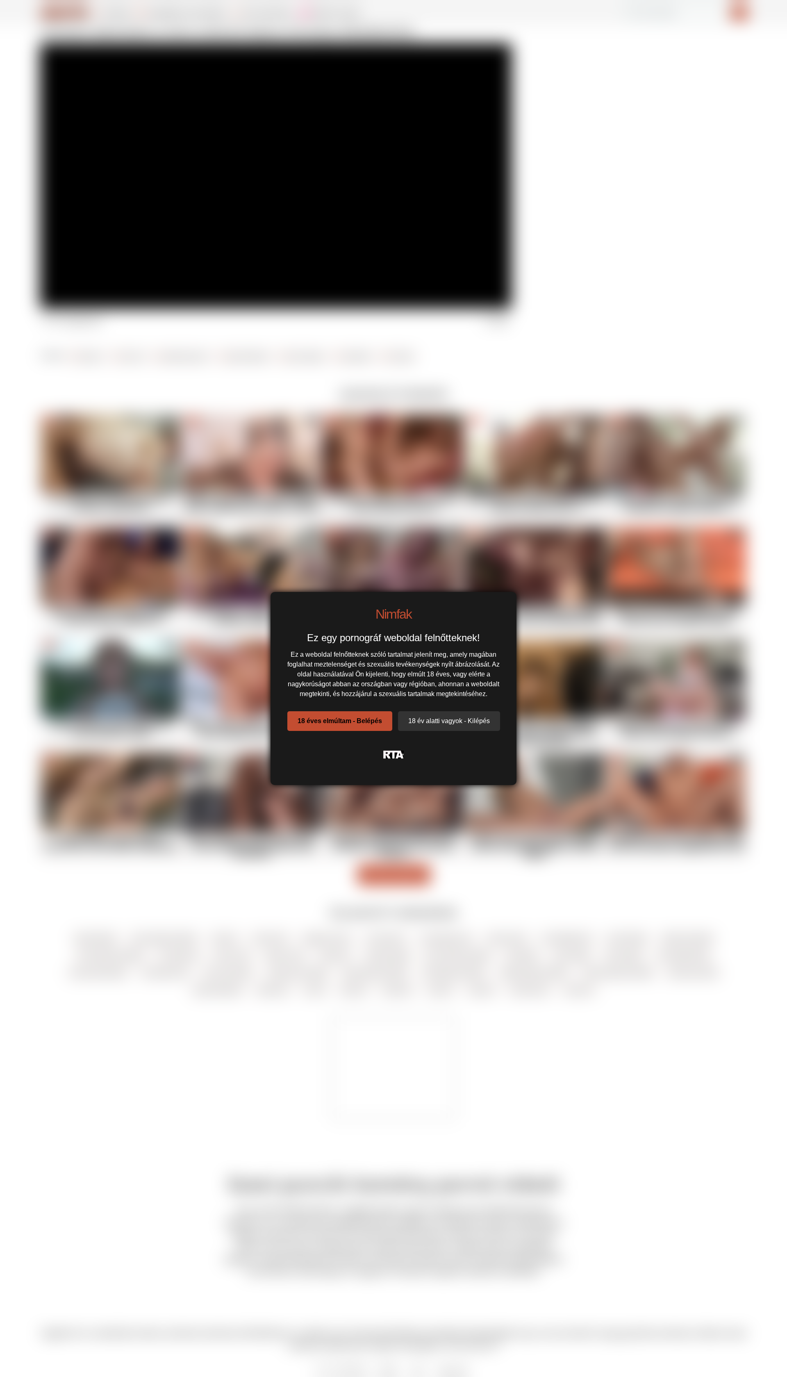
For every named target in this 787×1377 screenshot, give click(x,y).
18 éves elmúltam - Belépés (340, 720)
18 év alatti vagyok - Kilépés (449, 720)
